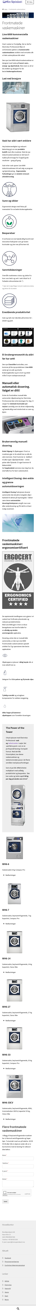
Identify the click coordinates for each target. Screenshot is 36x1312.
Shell (6, 1296)
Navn (4, 1155)
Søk (18, 1308)
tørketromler (13, 743)
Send (5, 1201)
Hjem (5, 9)
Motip (7, 1300)
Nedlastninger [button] (10, 875)
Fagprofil (8, 1288)
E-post (5, 1171)
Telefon (5, 1163)
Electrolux (8, 1285)
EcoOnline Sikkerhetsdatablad (15, 1265)
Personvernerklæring (12, 1262)
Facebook (8, 1258)
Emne (4, 1179)
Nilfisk (7, 1281)
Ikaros (7, 1292)
